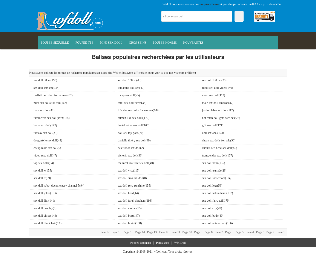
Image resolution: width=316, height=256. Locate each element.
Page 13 (152, 232)
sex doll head (126, 193)
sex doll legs (209, 185)
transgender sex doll (214, 155)
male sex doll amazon (215, 102)
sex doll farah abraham (132, 200)
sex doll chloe (42, 215)
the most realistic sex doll (133, 163)
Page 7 (219, 232)
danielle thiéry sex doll (132, 140)
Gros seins (137, 42)
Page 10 (187, 232)
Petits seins (162, 242)
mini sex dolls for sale (47, 102)
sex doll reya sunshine (131, 185)
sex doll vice (125, 170)
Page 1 (281, 232)
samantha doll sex (128, 87)
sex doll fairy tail (212, 200)
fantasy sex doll (43, 133)
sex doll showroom (213, 178)
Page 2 (270, 232)
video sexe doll (43, 155)
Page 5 (239, 232)
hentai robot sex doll (130, 125)
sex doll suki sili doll (130, 178)
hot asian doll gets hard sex (218, 118)
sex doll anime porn (214, 223)
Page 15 (128, 232)
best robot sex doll (129, 148)
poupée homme (165, 42)
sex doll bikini (126, 223)
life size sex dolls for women (135, 110)
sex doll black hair (45, 223)
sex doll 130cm (127, 80)
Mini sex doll (111, 42)
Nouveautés (193, 42)
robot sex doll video (214, 87)
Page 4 (250, 232)
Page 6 (229, 232)
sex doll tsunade (211, 170)
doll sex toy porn (128, 133)
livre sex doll (41, 110)
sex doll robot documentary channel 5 (56, 185)
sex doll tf (40, 178)
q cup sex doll (126, 95)
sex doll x (39, 170)
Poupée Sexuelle (55, 42)
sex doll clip (209, 208)
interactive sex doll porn (48, 118)
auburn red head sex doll (217, 148)
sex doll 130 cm (211, 80)
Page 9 (198, 232)
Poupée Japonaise (140, 242)
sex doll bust (125, 215)
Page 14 (140, 232)
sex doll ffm (41, 200)
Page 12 (164, 232)
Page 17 (104, 232)
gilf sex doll (209, 125)
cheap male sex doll (45, 148)
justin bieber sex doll (214, 110)
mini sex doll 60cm (129, 102)
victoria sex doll (127, 155)
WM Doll (180, 242)
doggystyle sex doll (45, 140)
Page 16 (116, 232)
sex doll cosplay (43, 208)
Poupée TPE (84, 42)
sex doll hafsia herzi (214, 193)
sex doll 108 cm (43, 87)
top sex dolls (41, 163)
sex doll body (210, 215)
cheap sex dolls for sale (216, 140)
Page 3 (260, 232)
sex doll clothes (127, 208)
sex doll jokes (42, 193)
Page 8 (208, 232)
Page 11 (175, 232)
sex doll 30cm (42, 80)
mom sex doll (210, 95)
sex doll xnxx (210, 163)
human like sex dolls (130, 118)
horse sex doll (42, 125)
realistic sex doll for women (50, 95)
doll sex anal (209, 133)
